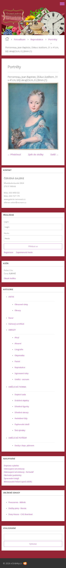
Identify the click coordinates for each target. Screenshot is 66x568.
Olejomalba (19, 355)
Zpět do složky (35, 154)
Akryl (17, 337)
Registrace (8, 252)
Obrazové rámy (21, 304)
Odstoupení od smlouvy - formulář (19, 472)
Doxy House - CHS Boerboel (20, 514)
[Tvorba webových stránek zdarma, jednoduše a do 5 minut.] (25, 563)
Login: (6, 221)
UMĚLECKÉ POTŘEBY (17, 438)
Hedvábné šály (21, 418)
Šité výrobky (20, 430)
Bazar (11, 318)
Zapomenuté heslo (24, 252)
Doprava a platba (11, 465)
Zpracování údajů (11, 478)
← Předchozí (14, 154)
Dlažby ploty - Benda (17, 508)
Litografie (19, 349)
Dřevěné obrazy (21, 412)
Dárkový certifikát (16, 324)
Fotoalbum (19, 39)
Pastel (17, 361)
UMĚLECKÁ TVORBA (17, 387)
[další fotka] (53, 116)
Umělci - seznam (22, 379)
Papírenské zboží (22, 424)
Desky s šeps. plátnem (24, 445)
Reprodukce (37, 39)
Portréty (52, 39)
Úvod (7, 39)
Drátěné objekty (22, 400)
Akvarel (18, 343)
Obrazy (18, 310)
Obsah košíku (10, 278)
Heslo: (6, 233)
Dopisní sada (20, 394)
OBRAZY (12, 330)
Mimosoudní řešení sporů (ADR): (18, 481)
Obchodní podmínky (12, 475)
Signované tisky (21, 373)
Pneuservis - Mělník (17, 502)
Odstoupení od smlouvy (14, 469)
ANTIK (11, 296)
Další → (54, 154)
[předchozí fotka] (12, 116)
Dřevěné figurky (22, 406)
